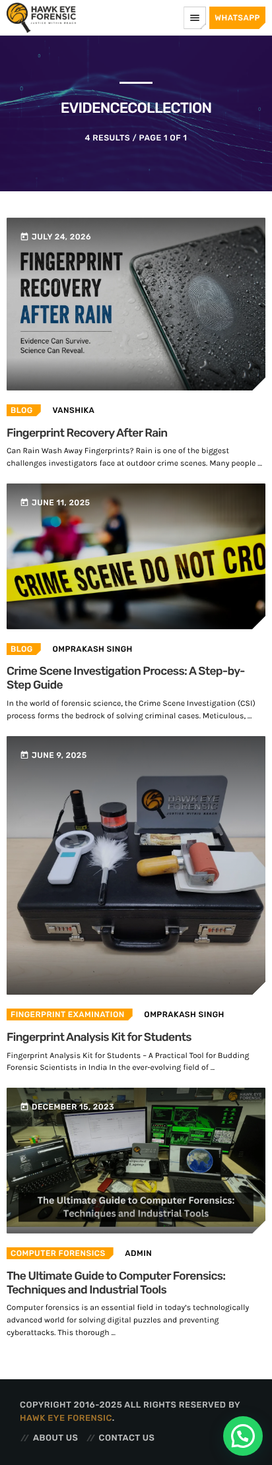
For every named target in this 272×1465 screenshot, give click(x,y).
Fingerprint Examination (68, 1014)
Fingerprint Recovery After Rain (87, 433)
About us (55, 1438)
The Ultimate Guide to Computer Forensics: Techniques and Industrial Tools (116, 1283)
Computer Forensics (58, 1253)
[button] (243, 1436)
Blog (22, 410)
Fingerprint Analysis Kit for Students (99, 1037)
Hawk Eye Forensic (66, 1418)
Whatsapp (237, 17)
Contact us (127, 1438)
